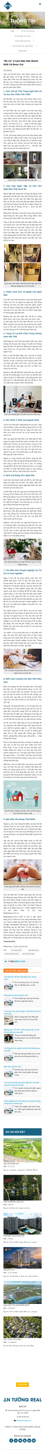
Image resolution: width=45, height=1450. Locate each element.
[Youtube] (25, 1441)
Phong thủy (22, 51)
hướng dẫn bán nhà (11, 954)
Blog (12, 31)
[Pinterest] (34, 1441)
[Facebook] (11, 1441)
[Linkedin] (29, 1441)
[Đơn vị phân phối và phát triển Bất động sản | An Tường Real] (7, 6)
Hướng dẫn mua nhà (22, 36)
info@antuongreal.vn (23, 1420)
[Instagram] (16, 1441)
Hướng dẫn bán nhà (22, 41)
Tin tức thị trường (27, 31)
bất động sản (33, 950)
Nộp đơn (22, 1385)
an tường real (16, 950)
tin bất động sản (28, 954)
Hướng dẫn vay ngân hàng (22, 46)
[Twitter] (20, 1441)
